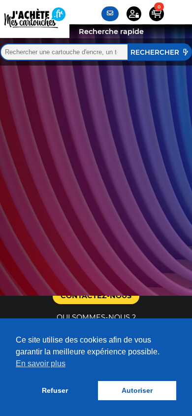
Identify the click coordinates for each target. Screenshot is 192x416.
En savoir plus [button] (40, 363)
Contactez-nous (96, 295)
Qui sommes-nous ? (96, 317)
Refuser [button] (55, 390)
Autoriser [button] (137, 390)
